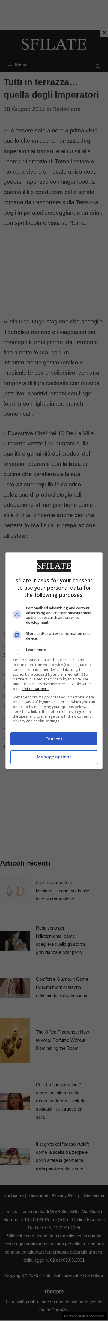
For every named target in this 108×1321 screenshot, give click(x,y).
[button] (54, 650)
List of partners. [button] (35, 688)
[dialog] (54, 660)
